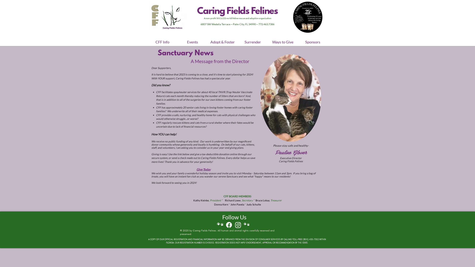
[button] (162, 42)
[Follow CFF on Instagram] (238, 225)
